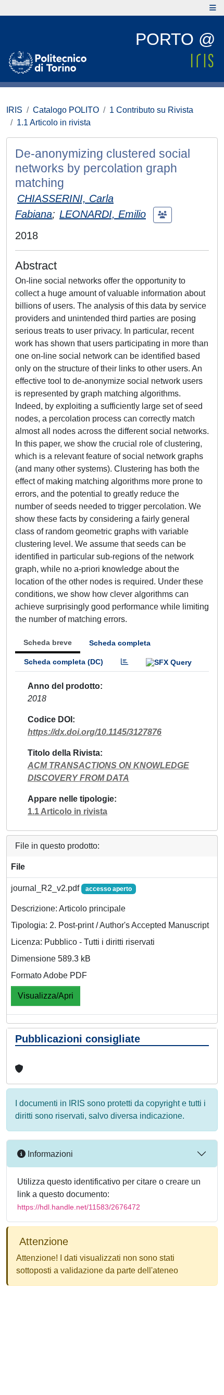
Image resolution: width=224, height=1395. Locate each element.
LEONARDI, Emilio (102, 214)
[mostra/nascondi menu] (213, 8)
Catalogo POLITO (66, 109)
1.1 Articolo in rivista (54, 122)
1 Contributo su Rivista (151, 109)
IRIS (14, 109)
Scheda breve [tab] (47, 642)
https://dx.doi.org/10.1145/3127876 (94, 732)
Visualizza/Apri (45, 995)
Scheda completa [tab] (120, 643)
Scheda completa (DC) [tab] (63, 662)
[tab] (124, 662)
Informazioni (49, 1154)
